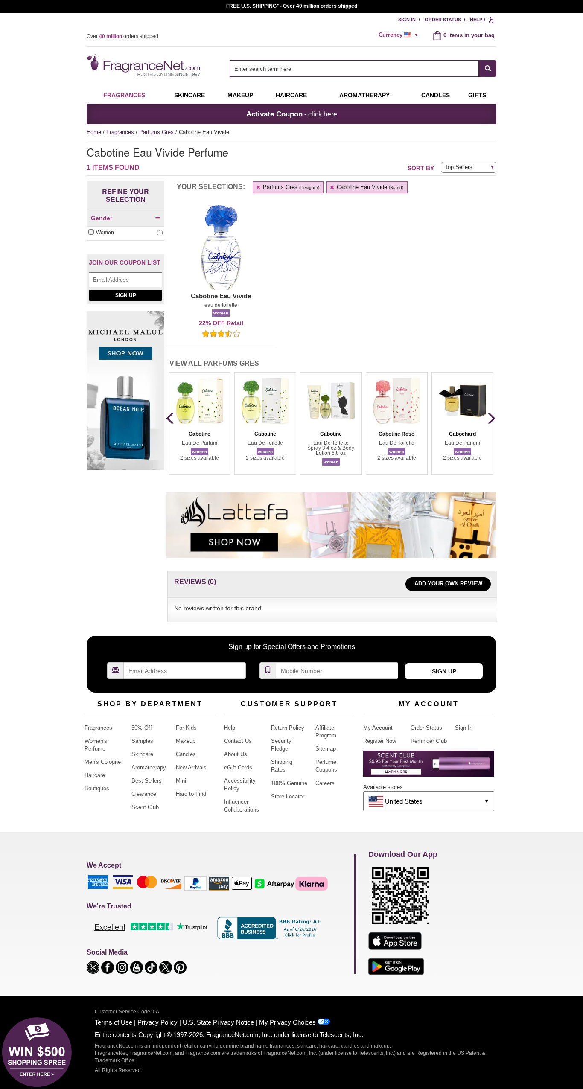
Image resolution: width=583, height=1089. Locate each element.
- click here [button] (291, 114)
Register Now (379, 741)
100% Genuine (289, 783)
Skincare (189, 95)
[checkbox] (125, 232)
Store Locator (287, 796)
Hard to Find (191, 794)
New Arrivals (191, 767)
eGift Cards (238, 767)
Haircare (291, 95)
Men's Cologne (103, 762)
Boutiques (97, 788)
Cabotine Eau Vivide (369, 187)
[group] (199, 423)
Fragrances (124, 95)
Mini (181, 780)
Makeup (240, 95)
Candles (186, 754)
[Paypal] (195, 883)
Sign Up (125, 295)
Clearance (143, 794)
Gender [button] (101, 218)
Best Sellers (146, 780)
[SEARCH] (487, 68)
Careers (325, 783)
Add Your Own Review (448, 583)
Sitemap (325, 748)
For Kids (186, 728)
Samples (142, 741)
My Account (378, 728)
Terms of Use (113, 1022)
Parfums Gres (157, 132)
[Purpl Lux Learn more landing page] (428, 766)
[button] (220, 252)
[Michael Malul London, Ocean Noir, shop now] (125, 395)
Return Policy (287, 728)
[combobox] (363, 68)
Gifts (477, 95)
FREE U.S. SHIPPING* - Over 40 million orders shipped (291, 6)
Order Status (443, 19)
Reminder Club (429, 741)
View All (214, 363)
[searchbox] (354, 68)
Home (94, 132)
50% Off (141, 728)
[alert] (399, 35)
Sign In (407, 19)
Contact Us (238, 741)
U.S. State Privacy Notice (218, 1022)
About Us (235, 754)
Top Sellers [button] (458, 167)
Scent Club (145, 807)
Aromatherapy (148, 767)
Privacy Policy (157, 1022)
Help (476, 19)
